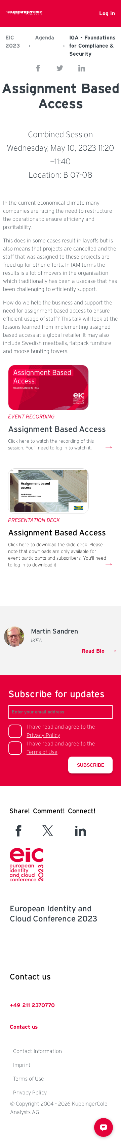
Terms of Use (42, 752)
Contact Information (37, 1051)
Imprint (22, 1065)
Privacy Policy (43, 735)
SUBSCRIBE (90, 765)
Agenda (44, 37)
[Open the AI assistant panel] (103, 1127)
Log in (107, 13)
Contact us (24, 1027)
